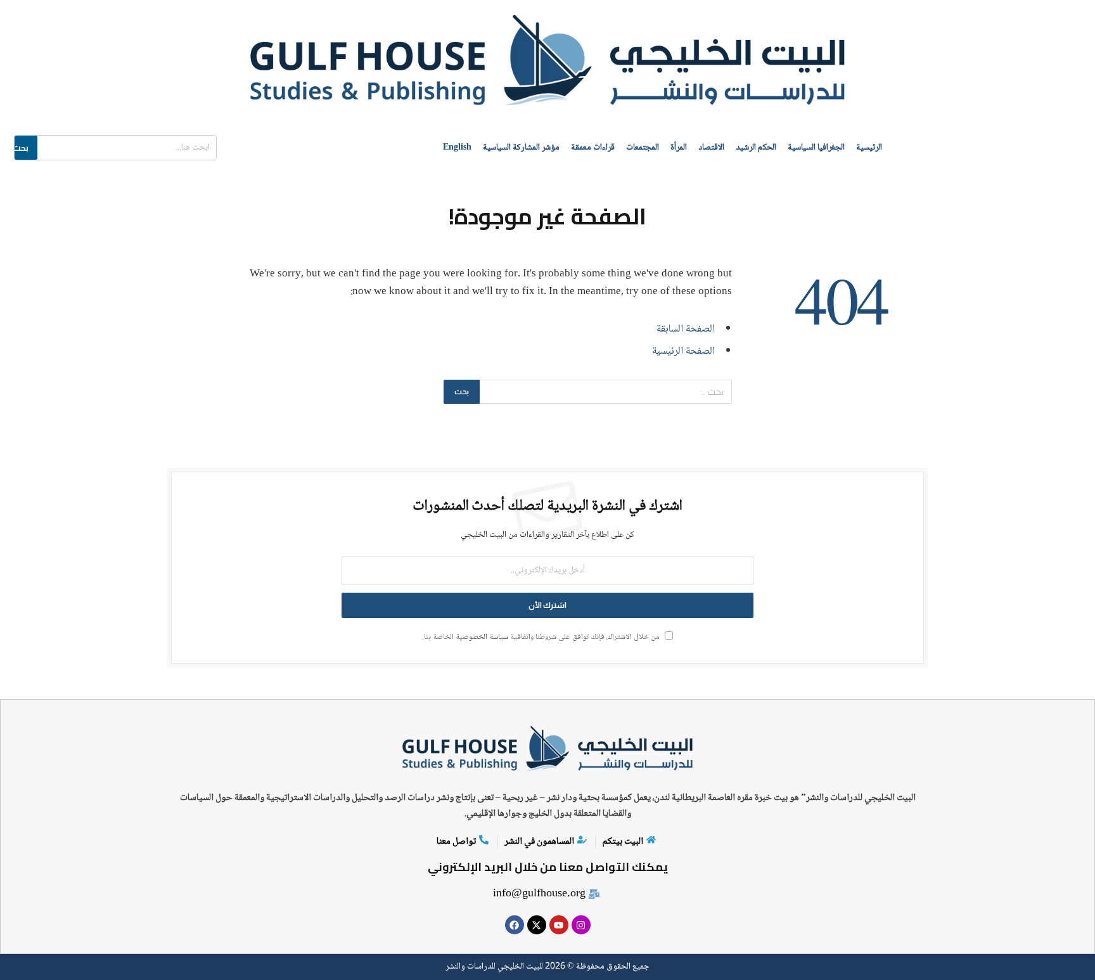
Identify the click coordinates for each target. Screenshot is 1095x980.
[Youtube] (558, 924)
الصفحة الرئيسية (683, 351)
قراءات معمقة (593, 147)
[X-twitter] (536, 924)
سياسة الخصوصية (482, 637)
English (457, 147)
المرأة (678, 147)
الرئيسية (869, 147)
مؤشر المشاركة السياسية (521, 147)
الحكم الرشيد (756, 147)
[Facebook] (514, 924)
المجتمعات (642, 147)
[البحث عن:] (605, 392)
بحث (20, 148)
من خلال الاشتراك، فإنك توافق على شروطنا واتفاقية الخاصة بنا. (542, 637)
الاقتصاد (711, 147)
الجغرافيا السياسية (816, 147)
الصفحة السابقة (685, 329)
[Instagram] (581, 924)
